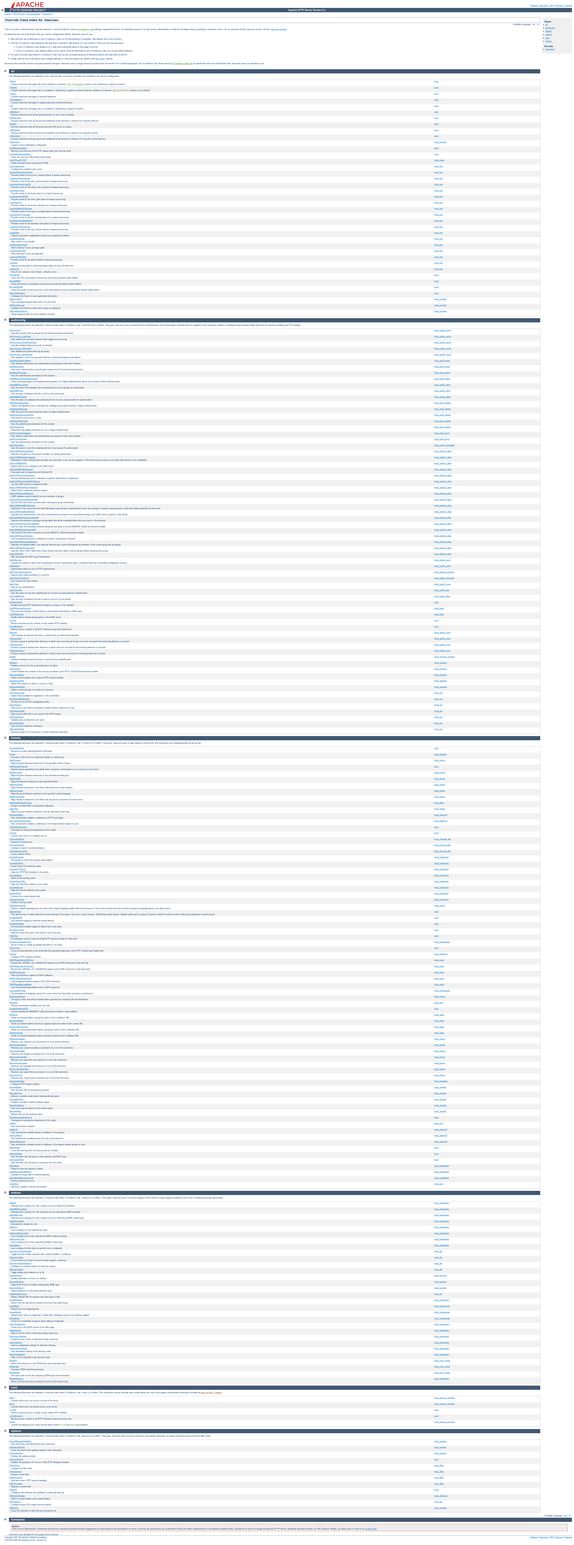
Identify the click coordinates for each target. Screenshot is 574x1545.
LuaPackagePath (18, 251)
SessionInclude (17, 681)
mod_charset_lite (442, 839)
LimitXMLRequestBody (20, 154)
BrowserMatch (16, 815)
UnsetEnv (14, 1184)
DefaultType (15, 911)
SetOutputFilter (17, 1159)
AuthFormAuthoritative (20, 433)
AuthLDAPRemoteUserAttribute (24, 524)
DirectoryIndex (16, 1257)
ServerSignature (17, 293)
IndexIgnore (15, 1330)
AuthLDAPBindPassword (21, 469)
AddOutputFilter (17, 796)
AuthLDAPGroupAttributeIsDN (24, 499)
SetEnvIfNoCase (17, 1141)
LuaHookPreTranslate (20, 214)
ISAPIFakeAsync (17, 972)
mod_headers (441, 954)
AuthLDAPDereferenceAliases (24, 487)
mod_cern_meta (442, 1360)
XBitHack (14, 1508)
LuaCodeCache (17, 166)
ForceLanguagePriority (20, 942)
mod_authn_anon (442, 330)
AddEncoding (16, 772)
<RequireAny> (16, 644)
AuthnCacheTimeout (19, 578)
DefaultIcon (15, 1245)
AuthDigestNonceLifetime (21, 415)
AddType (14, 809)
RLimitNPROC (16, 287)
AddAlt (13, 1203)
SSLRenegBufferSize (19, 699)
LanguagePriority (18, 990)
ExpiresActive (16, 1275)
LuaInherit (14, 232)
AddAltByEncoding (18, 1209)
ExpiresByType (17, 1282)
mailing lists (371, 1529)
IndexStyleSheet (17, 1354)
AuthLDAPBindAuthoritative (22, 457)
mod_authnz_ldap (442, 451)
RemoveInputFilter (18, 1057)
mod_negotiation (442, 942)
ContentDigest (16, 1459)
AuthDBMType (16, 391)
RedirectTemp (16, 1033)
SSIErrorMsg (16, 299)
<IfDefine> (14, 112)
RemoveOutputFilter (19, 1069)
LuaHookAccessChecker (21, 172)
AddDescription (17, 1221)
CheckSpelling (16, 1453)
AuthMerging (16, 560)
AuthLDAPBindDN (18, 463)
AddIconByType (17, 1239)
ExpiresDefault (16, 1288)
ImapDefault (15, 1312)
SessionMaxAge (17, 687)
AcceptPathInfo (17, 748)
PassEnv (14, 1002)
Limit (547, 38)
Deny (12, 1404)
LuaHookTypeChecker (20, 227)
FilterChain (15, 1465)
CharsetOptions (17, 845)
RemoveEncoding (18, 1045)
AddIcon (13, 1227)
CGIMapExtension (18, 827)
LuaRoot (14, 263)
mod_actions (440, 754)
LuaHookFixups (17, 190)
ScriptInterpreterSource (21, 1117)
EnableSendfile (17, 923)
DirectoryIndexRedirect (20, 1263)
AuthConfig (550, 28)
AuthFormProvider (18, 439)
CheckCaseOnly (17, 1447)
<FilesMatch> (16, 100)
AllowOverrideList (182, 63)
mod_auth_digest (442, 403)
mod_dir (438, 1251)
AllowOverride (85, 29)
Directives (543, 5)
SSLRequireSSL (17, 711)
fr (538, 24)
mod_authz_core (442, 560)
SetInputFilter (16, 1153)
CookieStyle (15, 893)
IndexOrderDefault (18, 1348)
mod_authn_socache (444, 572)
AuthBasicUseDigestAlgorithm (24, 378)
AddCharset (15, 760)
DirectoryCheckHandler (21, 1251)
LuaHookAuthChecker (20, 178)
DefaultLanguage (18, 905)
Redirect (13, 1015)
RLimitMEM (15, 281)
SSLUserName (17, 717)
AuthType (14, 584)
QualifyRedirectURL (19, 1008)
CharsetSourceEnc (18, 851)
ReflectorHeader (17, 1496)
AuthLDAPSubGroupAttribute (23, 542)
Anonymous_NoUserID (20, 348)
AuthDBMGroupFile (19, 385)
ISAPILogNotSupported (21, 978)
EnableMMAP (16, 918)
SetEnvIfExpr (16, 1135)
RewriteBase (16, 1087)
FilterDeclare (16, 1471)
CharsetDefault (17, 839)
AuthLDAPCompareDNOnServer (25, 481)
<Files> (13, 94)
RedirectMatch (16, 1021)
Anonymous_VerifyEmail (21, 354)
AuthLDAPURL (16, 554)
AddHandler (15, 778)
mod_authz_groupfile (444, 445)
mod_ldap (439, 608)
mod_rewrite (440, 1087)
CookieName (16, 875)
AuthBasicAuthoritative (20, 360)
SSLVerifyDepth (17, 729)
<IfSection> (15, 136)
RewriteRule (15, 1111)
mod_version (440, 142)
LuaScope (14, 269)
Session (13, 662)
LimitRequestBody (18, 148)
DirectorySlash (16, 1269)
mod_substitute (441, 1166)
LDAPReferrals (17, 614)
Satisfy (13, 656)
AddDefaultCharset (19, 766)
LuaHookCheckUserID (20, 184)
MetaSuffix (15, 1372)
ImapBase (14, 1306)
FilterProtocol (16, 1477)
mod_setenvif (440, 815)
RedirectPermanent (19, 1027)
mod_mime (439, 760)
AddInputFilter (16, 784)
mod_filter (439, 803)
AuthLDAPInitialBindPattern (22, 511)
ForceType (15, 948)
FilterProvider (16, 1483)
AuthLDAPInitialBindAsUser (22, 505)
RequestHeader (17, 1081)
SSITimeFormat (17, 305)
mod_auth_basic (442, 360)
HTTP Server (19, 14)
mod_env (438, 1002)
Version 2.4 (47, 14)
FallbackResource (18, 1294)
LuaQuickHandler (18, 257)
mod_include (440, 299)
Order (12, 1422)
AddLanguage (16, 791)
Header (13, 954)
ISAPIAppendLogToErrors (22, 960)
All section (100, 58)
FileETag (14, 936)
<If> (69, 84)
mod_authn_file (441, 590)
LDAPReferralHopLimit (20, 608)
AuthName (15, 566)
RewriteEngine (16, 1099)
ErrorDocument (17, 930)
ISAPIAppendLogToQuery (22, 966)
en (534, 24)
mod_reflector (441, 1496)
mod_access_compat (444, 656)
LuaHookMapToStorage (21, 208)
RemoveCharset (17, 1039)
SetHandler (15, 1147)
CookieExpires (16, 863)
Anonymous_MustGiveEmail (23, 342)
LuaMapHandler (17, 238)
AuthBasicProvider (18, 372)
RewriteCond (16, 1093)
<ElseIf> (79, 84)
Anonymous (15, 330)
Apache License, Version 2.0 (33, 1540)
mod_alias (439, 1015)
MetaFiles (14, 1366)
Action (12, 754)
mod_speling (440, 1441)
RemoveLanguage (18, 1063)
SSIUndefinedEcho (18, 311)
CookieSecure (16, 887)
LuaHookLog (16, 202)
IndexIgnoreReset (18, 1336)
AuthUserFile (16, 590)
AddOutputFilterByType (21, 803)
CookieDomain (16, 857)
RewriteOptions (17, 1105)
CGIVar (13, 833)
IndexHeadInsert (17, 1324)
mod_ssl (438, 693)
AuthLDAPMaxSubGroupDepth (24, 517)
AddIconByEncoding (19, 1233)
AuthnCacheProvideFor (21, 572)
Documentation (33, 14)
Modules (534, 5)
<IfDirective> (15, 118)
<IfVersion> (15, 142)
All (546, 25)
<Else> (13, 81)
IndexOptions (16, 1342)
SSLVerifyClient (17, 723)
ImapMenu (15, 1318)
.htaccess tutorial (278, 29)
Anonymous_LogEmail (20, 336)
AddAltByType (16, 1215)
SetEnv (13, 1123)
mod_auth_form (441, 433)
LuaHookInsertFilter (19, 196)
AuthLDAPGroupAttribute (21, 493)
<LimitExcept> (16, 626)
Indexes (548, 34)
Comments (550, 49)
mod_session (440, 662)
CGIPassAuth (16, 602)
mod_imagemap (442, 1306)
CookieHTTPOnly (18, 869)
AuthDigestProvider (19, 421)
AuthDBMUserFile (18, 397)
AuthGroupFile (16, 445)
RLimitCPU (15, 275)
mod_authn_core (442, 566)
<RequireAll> (16, 638)
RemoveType (16, 1075)
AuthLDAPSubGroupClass (22, 548)
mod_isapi (439, 960)
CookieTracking (17, 899)
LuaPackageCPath (18, 245)
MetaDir (13, 1360)
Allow (12, 1398)
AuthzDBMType (17, 596)
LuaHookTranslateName (21, 220)
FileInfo (548, 31)
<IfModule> (15, 130)
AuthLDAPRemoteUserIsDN (23, 529)
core (436, 81)
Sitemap (568, 5)
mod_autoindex (441, 1203)
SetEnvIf (13, 1129)
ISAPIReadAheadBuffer (21, 984)
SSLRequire (15, 705)
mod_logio (439, 160)
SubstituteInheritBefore (20, 1172)
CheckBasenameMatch (21, 1441)
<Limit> (13, 620)
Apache (7, 14)
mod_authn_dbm (442, 391)
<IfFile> (13, 124)
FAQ (552, 5)
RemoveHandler (17, 1051)
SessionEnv (15, 669)
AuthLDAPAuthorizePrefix (21, 451)
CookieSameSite (17, 881)
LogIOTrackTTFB (18, 160)
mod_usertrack (441, 857)
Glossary (559, 5)
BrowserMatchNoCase (20, 821)
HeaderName (16, 1300)
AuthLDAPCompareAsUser (22, 475)
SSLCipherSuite (17, 693)
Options (548, 41)
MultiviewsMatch (17, 996)
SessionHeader (17, 675)
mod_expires (440, 1275)
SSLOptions (15, 1502)
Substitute (14, 1166)
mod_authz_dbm (442, 385)
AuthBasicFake (17, 366)
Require (13, 632)
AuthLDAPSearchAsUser (21, 536)
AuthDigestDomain (18, 409)
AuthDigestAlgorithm (19, 403)
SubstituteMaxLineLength (22, 1178)
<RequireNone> (17, 650)
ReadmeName (16, 1378)
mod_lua (438, 166)
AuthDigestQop (17, 427)
